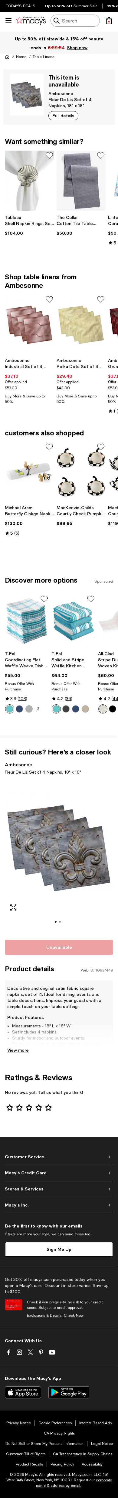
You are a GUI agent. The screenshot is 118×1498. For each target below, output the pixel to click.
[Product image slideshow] (59, 856)
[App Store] (23, 1392)
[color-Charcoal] (66, 709)
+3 (37, 709)
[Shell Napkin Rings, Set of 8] (29, 181)
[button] (59, 856)
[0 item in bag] (109, 20)
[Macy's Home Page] (31, 20)
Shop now (77, 47)
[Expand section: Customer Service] (59, 1157)
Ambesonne (60, 93)
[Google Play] (68, 1392)
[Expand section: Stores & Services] (59, 1189)
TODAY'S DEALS (20, 6)
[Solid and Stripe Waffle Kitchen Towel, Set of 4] (73, 621)
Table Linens (43, 57)
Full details (63, 115)
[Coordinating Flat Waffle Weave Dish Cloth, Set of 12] (27, 621)
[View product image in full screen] (13, 907)
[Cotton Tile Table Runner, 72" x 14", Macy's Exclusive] (81, 181)
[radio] (10, 709)
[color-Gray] (29, 709)
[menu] (8, 20)
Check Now (74, 1315)
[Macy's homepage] (7, 56)
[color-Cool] (19, 709)
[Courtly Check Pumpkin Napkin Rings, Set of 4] (81, 472)
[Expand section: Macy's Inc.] (59, 1205)
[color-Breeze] (9, 709)
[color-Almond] (103, 709)
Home (21, 57)
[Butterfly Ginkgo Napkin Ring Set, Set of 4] (29, 472)
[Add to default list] (49, 155)
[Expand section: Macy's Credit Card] (59, 1173)
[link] (29, 225)
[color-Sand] (85, 709)
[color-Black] (112, 709)
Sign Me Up (59, 1249)
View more (18, 1050)
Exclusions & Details (44, 1315)
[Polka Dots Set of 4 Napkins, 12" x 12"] (81, 324)
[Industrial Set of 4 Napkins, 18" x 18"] (29, 324)
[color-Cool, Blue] (75, 709)
